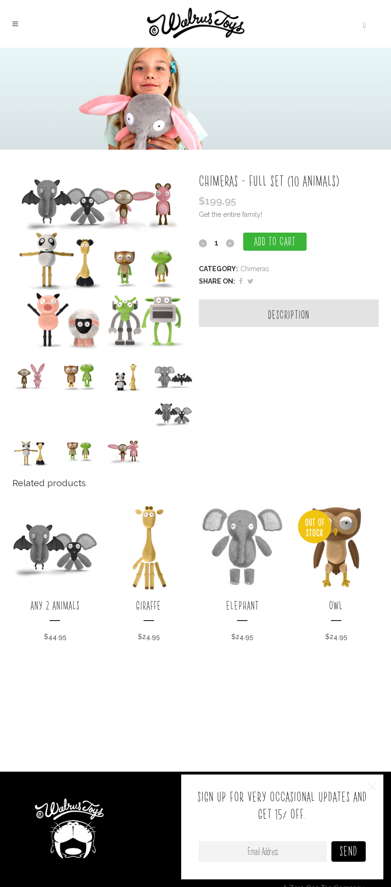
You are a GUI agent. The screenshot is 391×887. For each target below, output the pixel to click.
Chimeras (255, 269)
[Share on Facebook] (241, 281)
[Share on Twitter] (250, 281)
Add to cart (275, 242)
